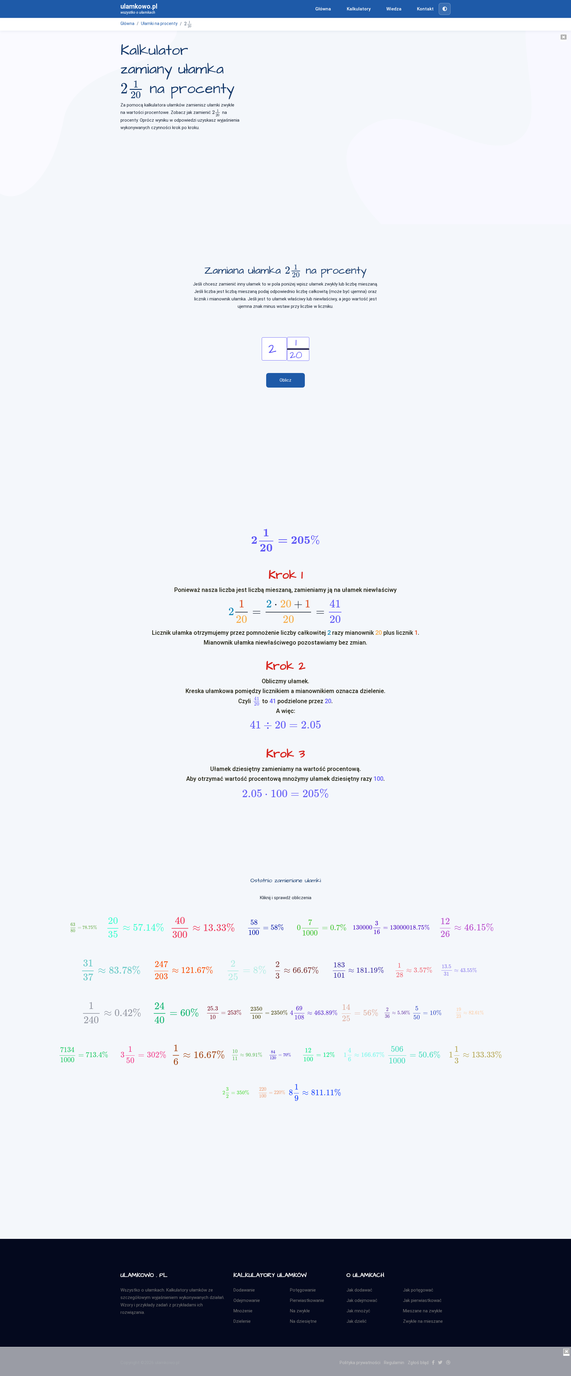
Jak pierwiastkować (422, 1300)
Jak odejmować (361, 1300)
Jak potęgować (418, 1290)
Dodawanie (244, 1290)
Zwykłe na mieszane (423, 1321)
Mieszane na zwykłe (422, 1311)
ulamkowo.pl (138, 9)
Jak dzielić (356, 1321)
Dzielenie (242, 1321)
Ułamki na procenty (159, 23)
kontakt (425, 9)
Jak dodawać (359, 1290)
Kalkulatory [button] (359, 9)
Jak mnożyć (358, 1311)
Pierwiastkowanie (307, 1300)
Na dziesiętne (303, 1321)
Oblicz (285, 380)
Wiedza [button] (393, 9)
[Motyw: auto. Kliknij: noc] (445, 9)
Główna (323, 9)
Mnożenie (242, 1311)
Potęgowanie (303, 1290)
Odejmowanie (246, 1300)
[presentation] (188, 23)
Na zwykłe (300, 1311)
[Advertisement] (285, 182)
